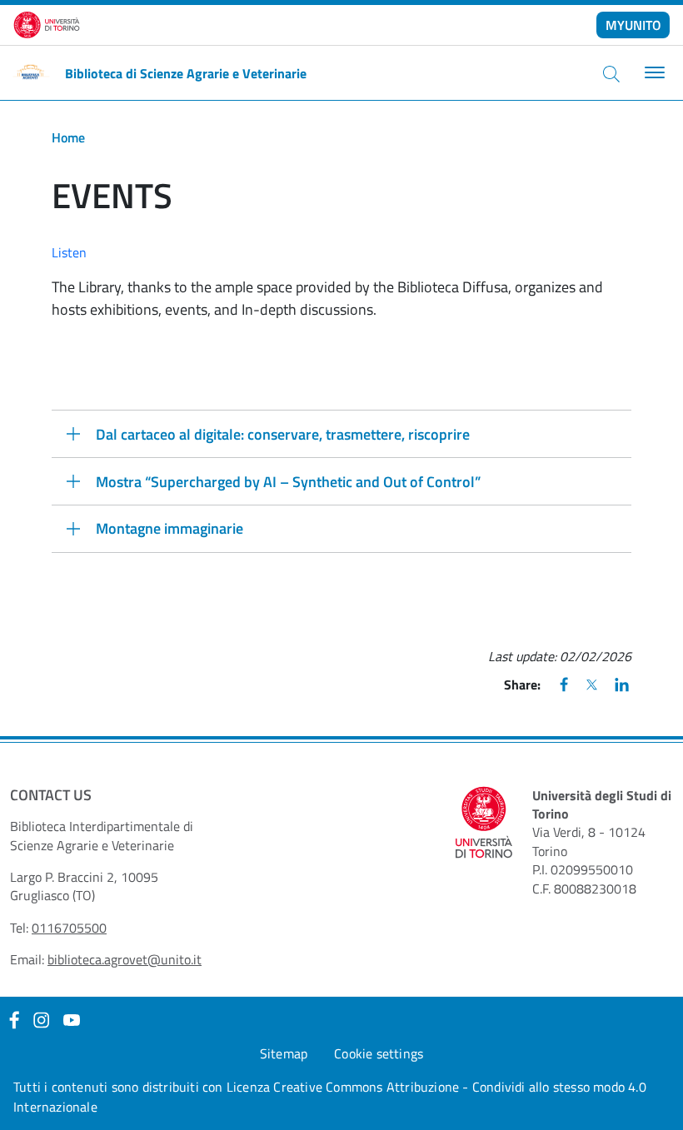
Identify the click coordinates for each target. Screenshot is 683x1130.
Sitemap (283, 1053)
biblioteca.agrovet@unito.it (124, 959)
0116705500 (69, 928)
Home (68, 137)
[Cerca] (611, 73)
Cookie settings (378, 1053)
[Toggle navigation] (652, 72)
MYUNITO (633, 25)
